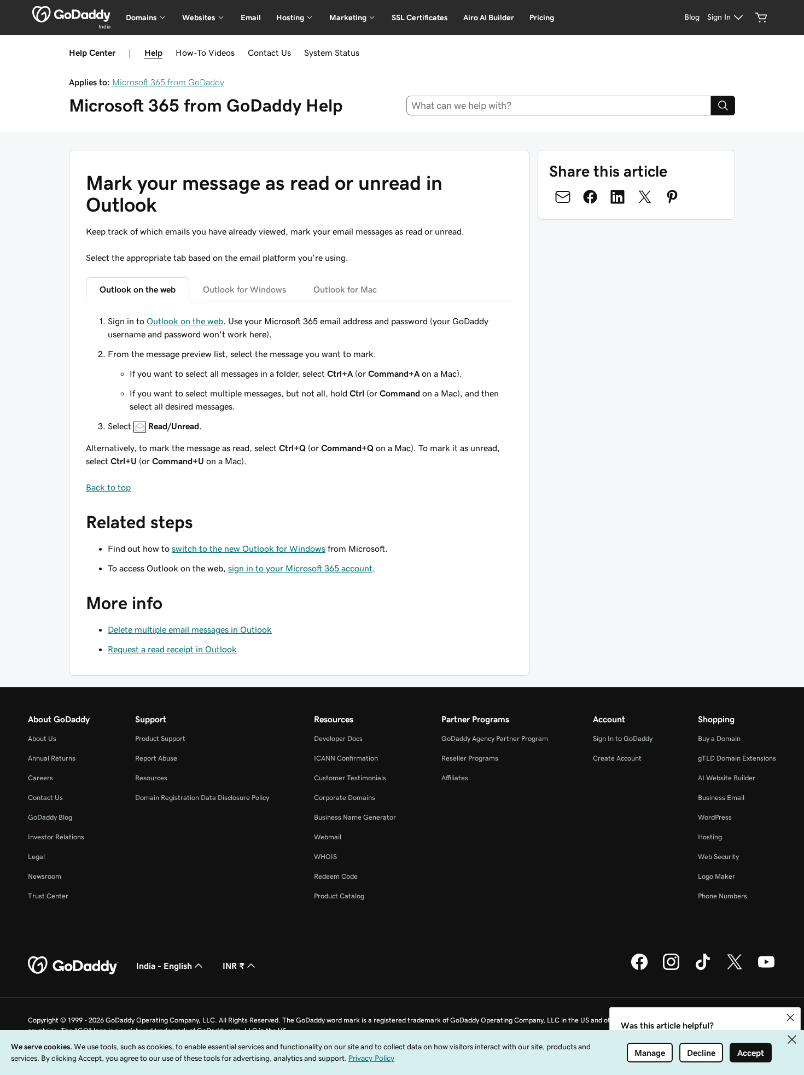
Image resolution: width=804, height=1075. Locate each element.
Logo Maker (716, 876)
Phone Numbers (722, 895)
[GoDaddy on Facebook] (639, 968)
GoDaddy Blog (50, 817)
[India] (71, 14)
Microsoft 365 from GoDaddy (168, 82)
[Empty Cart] (761, 17)
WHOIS (325, 856)
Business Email (721, 797)
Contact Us (269, 52)
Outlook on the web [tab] (138, 289)
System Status (331, 52)
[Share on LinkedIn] (617, 196)
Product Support (160, 738)
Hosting (710, 836)
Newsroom (44, 876)
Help (153, 52)
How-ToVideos (205, 52)
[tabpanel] (299, 404)
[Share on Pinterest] (672, 196)
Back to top (108, 487)
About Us (42, 738)
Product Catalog (339, 895)
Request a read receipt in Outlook (172, 649)
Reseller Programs (469, 758)
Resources (151, 777)
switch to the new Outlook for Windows (248, 548)
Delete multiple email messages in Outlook (190, 629)
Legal (36, 856)
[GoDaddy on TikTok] (703, 968)
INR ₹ (233, 965)
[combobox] (559, 105)
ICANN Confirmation (346, 758)
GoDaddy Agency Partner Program (494, 738)
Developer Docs (338, 738)
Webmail (327, 836)
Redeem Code (336, 876)
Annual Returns (51, 758)
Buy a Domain (719, 738)
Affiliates (454, 777)
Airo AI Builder (488, 17)
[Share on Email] (562, 196)
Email (251, 17)
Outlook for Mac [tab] (345, 289)
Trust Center (48, 895)
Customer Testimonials (350, 777)
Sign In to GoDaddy (622, 738)
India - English (164, 965)
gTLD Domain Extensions (737, 758)
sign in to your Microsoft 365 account (300, 568)
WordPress (715, 817)
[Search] (723, 105)
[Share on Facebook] (590, 196)
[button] (790, 1017)
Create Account (617, 758)
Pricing (541, 17)
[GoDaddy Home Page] (73, 965)
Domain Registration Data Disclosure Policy (202, 797)
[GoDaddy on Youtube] (766, 968)
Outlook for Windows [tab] (244, 289)
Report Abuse (156, 758)
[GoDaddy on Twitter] (734, 968)
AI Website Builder (726, 777)
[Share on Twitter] (645, 196)
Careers (40, 777)
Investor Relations (56, 836)
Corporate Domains (344, 797)
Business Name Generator (355, 817)
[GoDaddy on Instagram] (671, 968)
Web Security (718, 856)
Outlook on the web (185, 321)
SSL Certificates (420, 17)
